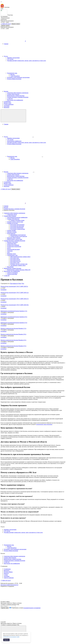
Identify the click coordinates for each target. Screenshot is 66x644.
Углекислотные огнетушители (18, 236)
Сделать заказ (4, 608)
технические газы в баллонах (44, 424)
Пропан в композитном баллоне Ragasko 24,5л (13, 340)
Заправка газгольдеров (13, 57)
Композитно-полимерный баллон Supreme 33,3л (14, 322)
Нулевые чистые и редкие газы (18, 264)
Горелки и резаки (12, 232)
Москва (12, 74)
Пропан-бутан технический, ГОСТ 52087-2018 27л (15, 298)
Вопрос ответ (7, 103)
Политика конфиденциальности (9, 584)
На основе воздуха (15, 261)
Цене (19, 283)
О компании (7, 101)
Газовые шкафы (11, 230)
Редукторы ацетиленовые (17, 224)
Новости (6, 573)
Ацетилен (10, 251)
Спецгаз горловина (12, 272)
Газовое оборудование (13, 94)
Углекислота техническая (14, 246)
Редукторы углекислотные (17, 229)
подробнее (3, 289)
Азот (8, 252)
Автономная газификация (14, 141)
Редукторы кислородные (17, 226)
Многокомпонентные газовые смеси (20, 256)
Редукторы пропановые (16, 227)
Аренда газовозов (9, 577)
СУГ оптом (10, 59)
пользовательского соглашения (31, 608)
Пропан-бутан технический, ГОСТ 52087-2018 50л (15, 305)
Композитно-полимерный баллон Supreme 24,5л (14, 316)
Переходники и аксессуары (14, 239)
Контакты (6, 107)
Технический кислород (13, 249)
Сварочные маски (12, 214)
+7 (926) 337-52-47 (6, 23)
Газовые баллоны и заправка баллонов (17, 97)
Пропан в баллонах (12, 242)
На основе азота (14, 258)
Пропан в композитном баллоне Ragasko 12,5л (13, 328)
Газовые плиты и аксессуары (15, 221)
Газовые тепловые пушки (17, 220)
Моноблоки (10, 267)
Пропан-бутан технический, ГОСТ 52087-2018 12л (15, 292)
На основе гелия (14, 262)
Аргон (9, 248)
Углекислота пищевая (13, 245)
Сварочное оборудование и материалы (17, 92)
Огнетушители (11, 233)
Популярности (14, 283)
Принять (6, 640)
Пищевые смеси (11, 253)
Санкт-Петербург (15, 76)
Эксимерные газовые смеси (18, 265)
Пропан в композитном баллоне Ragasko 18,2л (13, 334)
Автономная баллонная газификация (17, 217)
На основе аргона (15, 259)
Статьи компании (9, 104)
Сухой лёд (10, 98)
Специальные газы (12, 255)
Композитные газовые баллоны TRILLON (18, 269)
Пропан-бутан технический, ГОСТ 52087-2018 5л (14, 286)
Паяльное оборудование (13, 237)
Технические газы (12, 73)
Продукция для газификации (15, 100)
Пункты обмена (8, 572)
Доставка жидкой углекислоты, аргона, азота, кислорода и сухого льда (26, 60)
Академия (6, 106)
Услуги (6, 56)
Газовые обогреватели (13, 219)
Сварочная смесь (11, 243)
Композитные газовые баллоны (15, 95)
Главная (6, 43)
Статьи (6, 574)
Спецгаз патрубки (12, 274)
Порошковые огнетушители (18, 235)
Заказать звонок (16, 23)
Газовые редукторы (12, 223)
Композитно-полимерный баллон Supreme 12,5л (14, 311)
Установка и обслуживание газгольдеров (18, 77)
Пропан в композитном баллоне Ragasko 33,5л (13, 346)
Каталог (6, 91)
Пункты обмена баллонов (14, 79)
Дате (22, 283)
